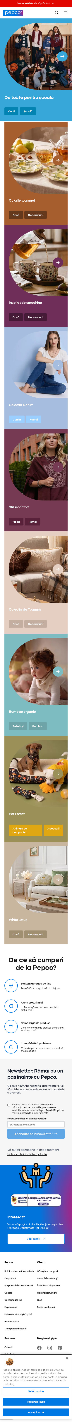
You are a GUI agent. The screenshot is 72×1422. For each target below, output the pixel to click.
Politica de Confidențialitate (27, 1154)
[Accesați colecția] (62, 56)
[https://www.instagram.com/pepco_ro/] (50, 1348)
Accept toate (36, 1412)
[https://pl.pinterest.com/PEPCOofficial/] (61, 1348)
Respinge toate (36, 1401)
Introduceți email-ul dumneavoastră (27, 1118)
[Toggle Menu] (65, 12)
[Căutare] (56, 12)
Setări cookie (36, 1391)
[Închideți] (67, 1358)
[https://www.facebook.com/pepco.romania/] (40, 1348)
